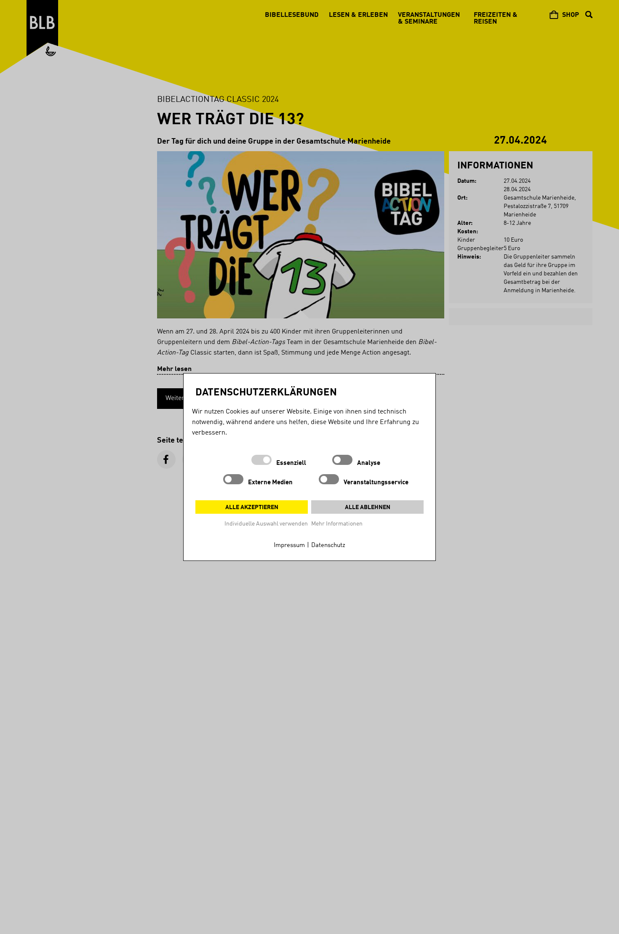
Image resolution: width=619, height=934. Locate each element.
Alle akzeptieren (251, 507)
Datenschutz (328, 545)
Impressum (289, 545)
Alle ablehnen (367, 507)
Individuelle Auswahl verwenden (266, 524)
